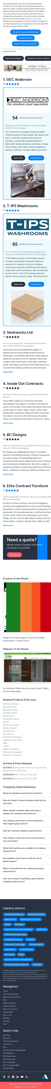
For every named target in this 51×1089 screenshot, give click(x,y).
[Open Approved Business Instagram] (8, 1077)
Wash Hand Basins (11, 749)
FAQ (5, 1024)
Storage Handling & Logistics (16, 964)
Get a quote (14, 555)
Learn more (18, 158)
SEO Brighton (8, 1053)
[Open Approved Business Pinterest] (13, 1077)
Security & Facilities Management (18, 959)
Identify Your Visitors (11, 997)
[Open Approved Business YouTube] (22, 1077)
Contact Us (7, 1044)
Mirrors (6, 722)
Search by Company (13, 58)
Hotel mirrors (9, 716)
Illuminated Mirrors (11, 719)
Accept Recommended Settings (25, 32)
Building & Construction (30, 919)
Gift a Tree (7, 1015)
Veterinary (37, 964)
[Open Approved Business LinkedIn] (17, 1077)
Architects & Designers (14, 914)
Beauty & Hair (10, 919)
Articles (6, 1021)
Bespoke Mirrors (10, 710)
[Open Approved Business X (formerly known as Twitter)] (26, 1077)
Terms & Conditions (11, 1041)
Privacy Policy (35, 19)
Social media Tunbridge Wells (14, 1050)
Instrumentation (36, 944)
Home (5, 991)
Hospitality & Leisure (13, 939)
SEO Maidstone (9, 1056)
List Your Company (10, 994)
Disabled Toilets (10, 713)
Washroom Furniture (12, 755)
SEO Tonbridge (9, 1062)
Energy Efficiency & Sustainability (18, 929)
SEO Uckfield (8, 1068)
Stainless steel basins (12, 737)
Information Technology (15, 944)
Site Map (6, 1035)
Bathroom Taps (10, 707)
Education (19, 924)
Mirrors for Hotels (11, 725)
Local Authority (26, 949)
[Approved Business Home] (45, 1077)
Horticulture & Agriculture (15, 934)
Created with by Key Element (25, 1087)
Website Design (9, 1003)
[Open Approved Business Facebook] (4, 1077)
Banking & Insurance (36, 914)
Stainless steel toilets (12, 740)
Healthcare (41, 929)
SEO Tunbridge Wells (11, 1065)
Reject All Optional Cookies (25, 44)
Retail (21, 954)
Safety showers (10, 728)
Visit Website (36, 158)
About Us (7, 1038)
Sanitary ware (9, 731)
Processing (9, 954)
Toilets (6, 746)
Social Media (8, 1012)
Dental (7, 924)
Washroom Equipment (13, 752)
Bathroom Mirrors (11, 704)
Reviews (6, 1018)
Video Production (10, 1009)
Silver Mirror (8, 734)
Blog (5, 1047)
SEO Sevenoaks (9, 1059)
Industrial (30, 939)
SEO (4, 1000)
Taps (5, 743)
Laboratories (10, 949)
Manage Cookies (25, 38)
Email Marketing (9, 1006)
